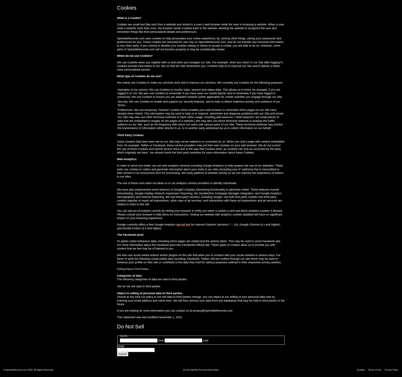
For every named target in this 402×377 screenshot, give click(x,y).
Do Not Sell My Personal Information (201, 370)
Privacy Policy (391, 370)
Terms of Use (374, 370)
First (161, 340)
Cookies (361, 370)
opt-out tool (183, 224)
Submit (122, 354)
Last (205, 340)
